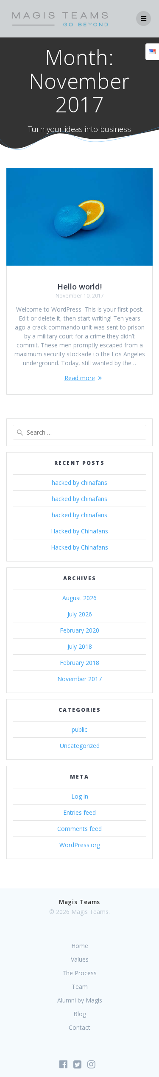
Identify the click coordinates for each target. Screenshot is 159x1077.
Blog (79, 1014)
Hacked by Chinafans (79, 531)
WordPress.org (79, 845)
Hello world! (79, 286)
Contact (79, 1027)
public (79, 729)
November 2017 (79, 679)
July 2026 (79, 614)
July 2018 (79, 646)
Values (80, 959)
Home (79, 946)
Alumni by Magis (79, 1000)
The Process (79, 973)
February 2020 (79, 630)
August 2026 (79, 598)
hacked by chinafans (79, 482)
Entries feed (79, 812)
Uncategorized (80, 746)
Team (80, 986)
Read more (79, 378)
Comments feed (79, 829)
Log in (79, 796)
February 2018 (79, 663)
